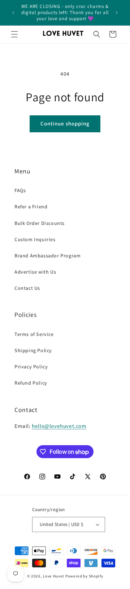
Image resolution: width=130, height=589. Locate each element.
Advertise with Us (35, 272)
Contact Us (27, 288)
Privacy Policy (31, 366)
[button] (14, 34)
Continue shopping (65, 123)
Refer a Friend (30, 206)
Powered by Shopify (84, 576)
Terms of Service (34, 334)
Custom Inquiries (35, 239)
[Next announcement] (117, 13)
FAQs (20, 190)
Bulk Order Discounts (39, 223)
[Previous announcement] (13, 13)
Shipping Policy (33, 350)
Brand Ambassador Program (47, 255)
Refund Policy (30, 383)
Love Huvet (53, 576)
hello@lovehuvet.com (59, 425)
